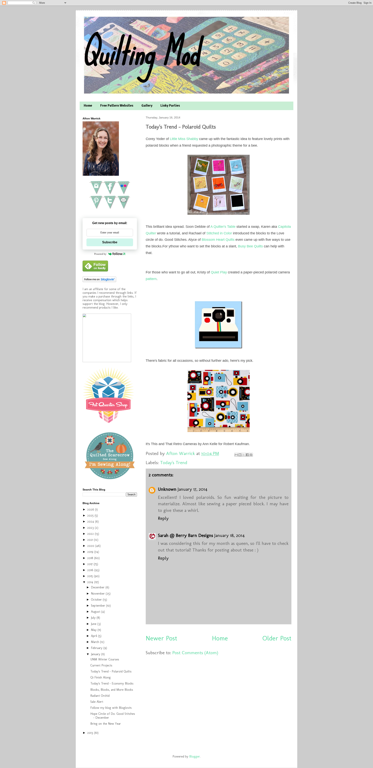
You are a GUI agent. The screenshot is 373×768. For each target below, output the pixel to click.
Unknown (167, 489)
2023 (91, 528)
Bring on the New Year (105, 723)
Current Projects (101, 665)
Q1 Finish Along (100, 677)
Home (88, 105)
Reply (163, 518)
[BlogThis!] (240, 455)
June (94, 624)
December (98, 587)
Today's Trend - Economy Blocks (111, 683)
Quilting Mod (141, 52)
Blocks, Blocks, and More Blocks (111, 689)
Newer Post (161, 638)
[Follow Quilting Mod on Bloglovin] (99, 281)
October (97, 599)
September (98, 605)
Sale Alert (96, 702)
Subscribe (109, 242)
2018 (90, 558)
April (94, 636)
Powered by (100, 253)
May (94, 630)
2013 (90, 733)
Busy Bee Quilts (250, 246)
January (96, 654)
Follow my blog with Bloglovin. (111, 708)
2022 (91, 534)
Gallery (146, 105)
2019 (90, 552)
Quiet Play (219, 272)
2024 (91, 521)
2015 (90, 576)
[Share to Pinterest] (251, 455)
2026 (91, 509)
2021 (90, 540)
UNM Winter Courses (104, 659)
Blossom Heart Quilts (218, 240)
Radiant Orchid (100, 696)
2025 (91, 515)
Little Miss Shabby (184, 139)
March (95, 642)
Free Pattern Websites (116, 105)
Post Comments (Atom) (195, 652)
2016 (90, 570)
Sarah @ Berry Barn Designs (185, 535)
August (96, 611)
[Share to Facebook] (247, 455)
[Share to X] (244, 455)
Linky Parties (170, 105)
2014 (90, 582)
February (97, 648)
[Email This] (236, 455)
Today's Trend (173, 462)
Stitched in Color (219, 233)
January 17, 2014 (192, 489)
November (98, 593)
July (94, 617)
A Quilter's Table (222, 227)
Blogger (194, 756)
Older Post (276, 638)
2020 (91, 546)
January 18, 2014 (229, 535)
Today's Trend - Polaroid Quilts (111, 671)
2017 (90, 564)
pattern (151, 279)
